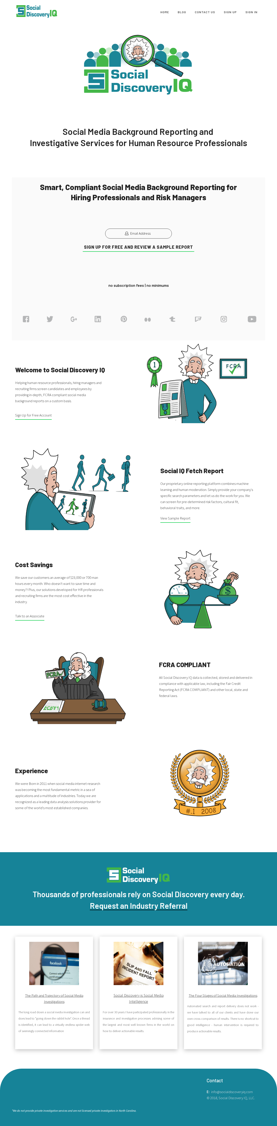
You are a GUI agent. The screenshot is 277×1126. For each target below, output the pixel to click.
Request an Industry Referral (138, 905)
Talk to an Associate (29, 616)
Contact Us (205, 12)
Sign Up (230, 12)
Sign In (251, 12)
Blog (182, 12)
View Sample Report (175, 518)
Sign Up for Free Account (33, 415)
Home (164, 12)
